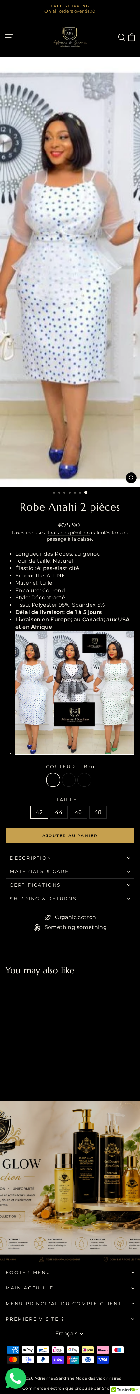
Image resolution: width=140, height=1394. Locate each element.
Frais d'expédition (69, 532)
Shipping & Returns (43, 898)
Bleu (53, 779)
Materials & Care (39, 871)
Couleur (70, 767)
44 (59, 812)
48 (98, 812)
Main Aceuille (29, 1288)
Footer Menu (28, 1272)
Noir (68, 779)
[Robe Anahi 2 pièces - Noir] (16, 1079)
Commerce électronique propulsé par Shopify (70, 1388)
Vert (84, 779)
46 (78, 812)
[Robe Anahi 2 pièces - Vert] (24, 1079)
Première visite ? (35, 1319)
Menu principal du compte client (64, 1303)
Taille (70, 799)
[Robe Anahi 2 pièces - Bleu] (9, 1079)
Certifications (35, 885)
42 (39, 812)
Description (31, 858)
